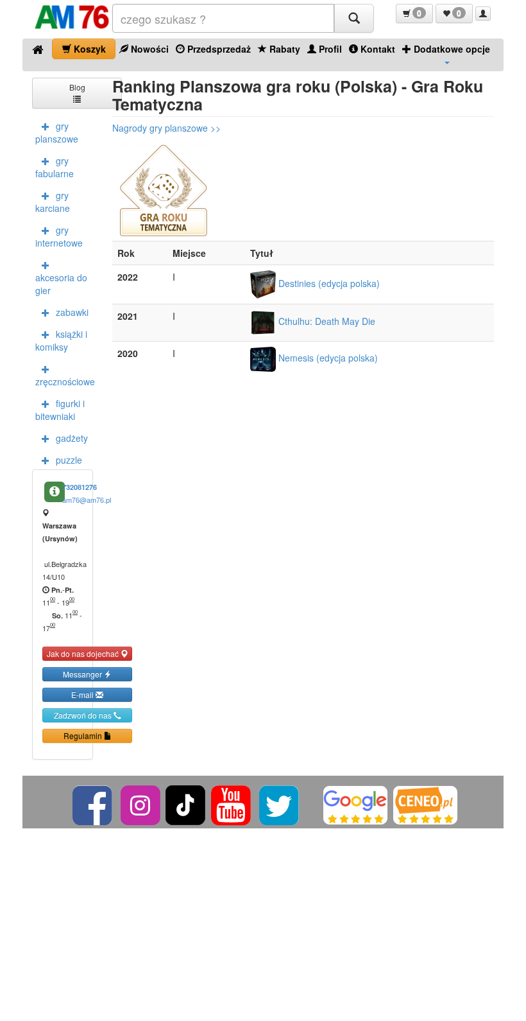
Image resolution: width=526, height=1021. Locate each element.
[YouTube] (232, 803)
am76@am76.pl (86, 499)
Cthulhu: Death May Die (325, 321)
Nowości (148, 48)
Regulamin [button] (84, 735)
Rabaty (283, 48)
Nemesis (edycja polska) (327, 357)
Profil (329, 48)
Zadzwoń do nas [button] (84, 715)
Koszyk (88, 48)
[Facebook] (93, 803)
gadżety (72, 438)
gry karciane (52, 201)
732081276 (79, 487)
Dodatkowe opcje (450, 48)
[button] (414, 13)
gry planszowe (56, 132)
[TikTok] (185, 803)
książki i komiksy (61, 340)
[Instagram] (141, 803)
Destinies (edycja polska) (328, 283)
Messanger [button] (83, 673)
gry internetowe (59, 236)
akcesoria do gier (61, 284)
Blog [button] (77, 87)
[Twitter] (280, 803)
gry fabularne (54, 167)
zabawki (72, 312)
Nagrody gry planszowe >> (166, 127)
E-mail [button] (83, 694)
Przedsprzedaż (218, 48)
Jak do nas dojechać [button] (84, 653)
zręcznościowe (64, 381)
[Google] (355, 803)
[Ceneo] (425, 803)
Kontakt (376, 48)
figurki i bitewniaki (60, 410)
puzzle (69, 459)
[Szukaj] (354, 18)
